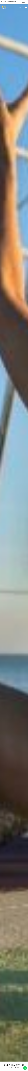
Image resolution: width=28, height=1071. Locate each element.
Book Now (24, 2)
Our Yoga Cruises (14, 1065)
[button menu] (26, 7)
